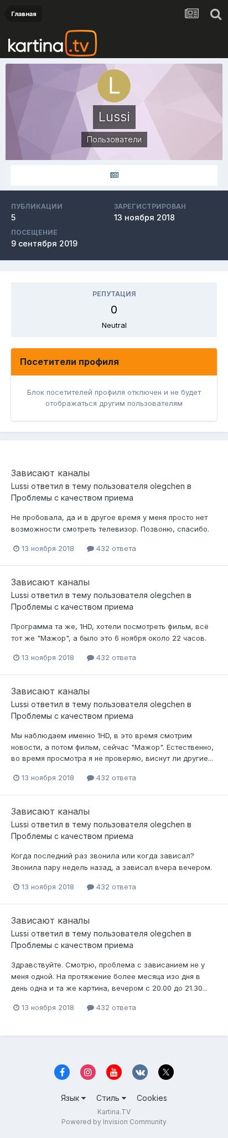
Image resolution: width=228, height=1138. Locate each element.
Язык (71, 1098)
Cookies (152, 1098)
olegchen (167, 486)
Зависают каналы (50, 472)
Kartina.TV (114, 1112)
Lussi (20, 486)
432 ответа (115, 548)
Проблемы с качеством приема (72, 497)
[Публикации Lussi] (114, 175)
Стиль (109, 1098)
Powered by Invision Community (114, 1122)
